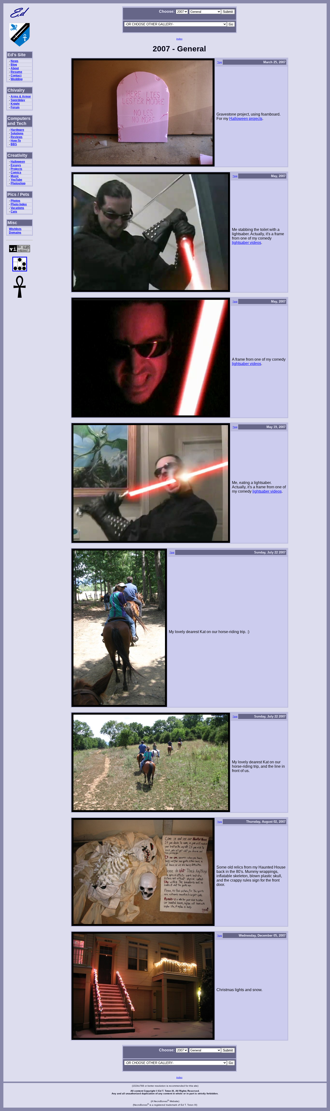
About (15, 68)
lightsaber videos (246, 243)
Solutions (17, 133)
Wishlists (15, 229)
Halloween (18, 161)
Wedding (16, 79)
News (14, 61)
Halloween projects (245, 119)
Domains (15, 232)
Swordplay (18, 100)
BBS (14, 144)
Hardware (17, 129)
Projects (16, 169)
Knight (15, 103)
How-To (16, 140)
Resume (16, 72)
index (179, 38)
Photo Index (19, 204)
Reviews (16, 137)
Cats (14, 211)
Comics (16, 172)
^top (219, 62)
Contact (16, 75)
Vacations (17, 208)
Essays (16, 165)
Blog (14, 64)
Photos (15, 200)
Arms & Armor (21, 96)
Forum (15, 107)
